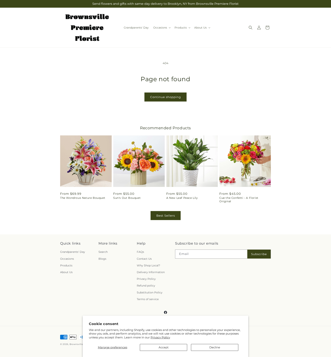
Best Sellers (165, 215)
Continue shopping (165, 97)
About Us (66, 272)
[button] (161, 28)
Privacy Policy (160, 337)
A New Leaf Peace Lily (182, 198)
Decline (214, 347)
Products (66, 265)
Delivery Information (151, 272)
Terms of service (148, 299)
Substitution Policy (149, 292)
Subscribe (259, 254)
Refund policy (146, 285)
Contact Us (144, 258)
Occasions (67, 258)
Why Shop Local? (148, 265)
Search (103, 252)
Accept (164, 347)
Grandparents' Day (72, 252)
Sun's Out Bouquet (127, 198)
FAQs (140, 252)
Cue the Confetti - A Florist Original (238, 199)
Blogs (102, 258)
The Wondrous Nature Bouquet (82, 198)
